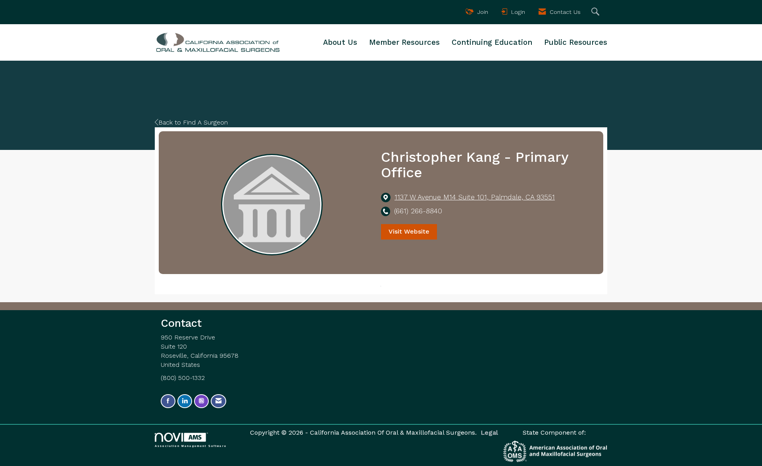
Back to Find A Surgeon (193, 122)
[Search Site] (596, 12)
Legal (489, 432)
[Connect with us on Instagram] (201, 401)
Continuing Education (492, 42)
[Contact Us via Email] (218, 401)
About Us (340, 42)
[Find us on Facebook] (168, 401)
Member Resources (404, 42)
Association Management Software (191, 445)
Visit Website (409, 231)
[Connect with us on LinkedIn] (184, 401)
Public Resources (575, 42)
